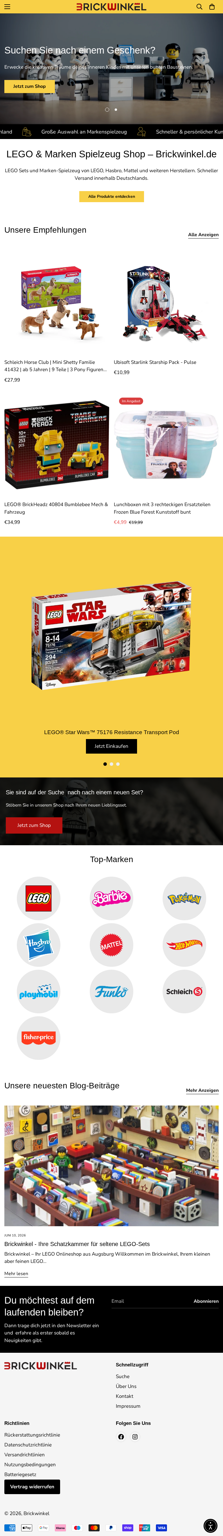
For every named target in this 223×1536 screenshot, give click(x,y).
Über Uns (126, 1386)
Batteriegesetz (20, 1474)
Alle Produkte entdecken (111, 196)
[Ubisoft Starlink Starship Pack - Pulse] (166, 302)
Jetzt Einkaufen (111, 746)
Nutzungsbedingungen (30, 1464)
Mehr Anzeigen (202, 1090)
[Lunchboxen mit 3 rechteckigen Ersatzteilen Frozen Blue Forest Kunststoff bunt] (166, 444)
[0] (212, 6)
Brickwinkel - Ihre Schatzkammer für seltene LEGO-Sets (77, 1244)
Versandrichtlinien (24, 1454)
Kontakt (124, 1396)
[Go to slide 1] (105, 764)
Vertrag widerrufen (32, 1486)
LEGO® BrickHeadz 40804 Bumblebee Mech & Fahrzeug (56, 508)
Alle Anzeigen (203, 235)
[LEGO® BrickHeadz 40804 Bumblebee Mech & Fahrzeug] (56, 444)
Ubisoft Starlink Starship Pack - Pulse (155, 362)
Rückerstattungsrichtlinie (32, 1435)
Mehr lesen (16, 1273)
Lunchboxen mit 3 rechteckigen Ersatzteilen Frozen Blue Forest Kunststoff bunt (162, 508)
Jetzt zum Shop (29, 86)
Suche (123, 1376)
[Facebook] (121, 1437)
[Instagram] (135, 1437)
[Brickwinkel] (111, 6)
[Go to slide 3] (118, 764)
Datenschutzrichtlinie (28, 1444)
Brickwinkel (36, 1513)
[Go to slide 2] (111, 764)
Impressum (128, 1406)
